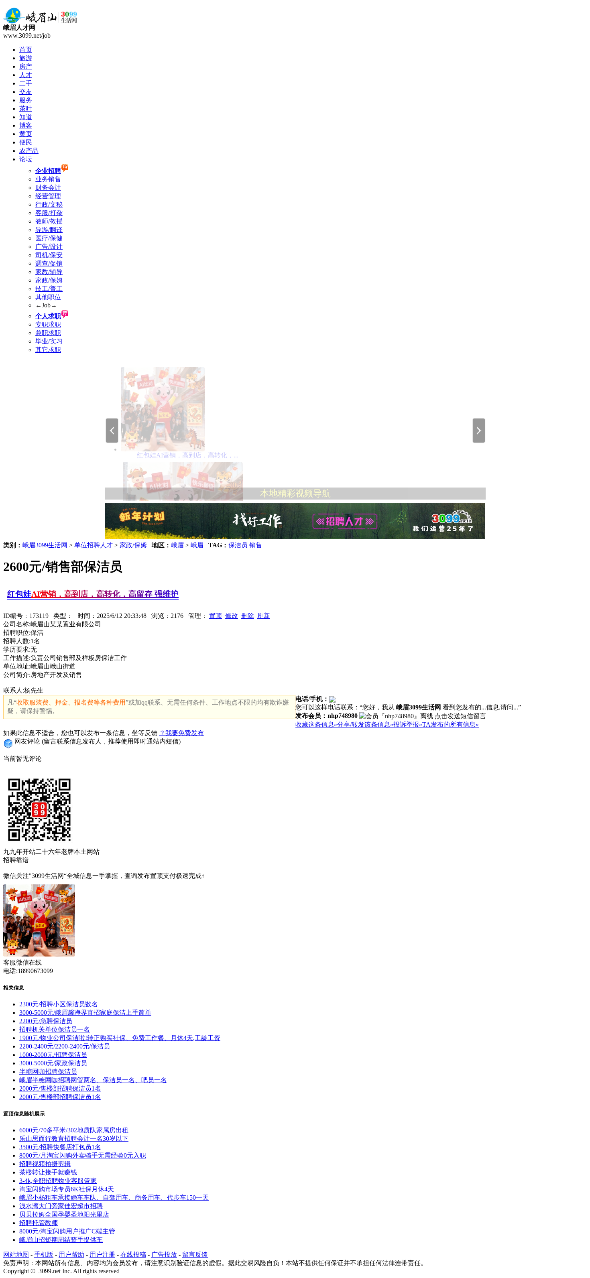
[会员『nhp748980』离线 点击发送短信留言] (422, 716)
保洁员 (238, 545)
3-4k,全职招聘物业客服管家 (58, 1180)
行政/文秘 (49, 204)
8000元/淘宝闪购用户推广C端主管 (67, 1231)
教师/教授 (49, 221)
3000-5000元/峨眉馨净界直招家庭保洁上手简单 (85, 1012)
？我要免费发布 (181, 732)
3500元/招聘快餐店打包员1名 (60, 1147)
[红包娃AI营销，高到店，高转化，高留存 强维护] (163, 449)
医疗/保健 (49, 238)
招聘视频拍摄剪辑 (45, 1163)
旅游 (25, 58)
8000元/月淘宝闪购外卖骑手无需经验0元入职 (82, 1155)
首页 (25, 49)
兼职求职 (48, 332)
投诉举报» (407, 724)
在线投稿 (133, 1254)
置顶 (215, 615)
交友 (25, 91)
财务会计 (48, 187)
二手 (25, 83)
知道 (25, 117)
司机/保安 (49, 255)
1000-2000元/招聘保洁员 (53, 1054)
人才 (25, 74)
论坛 (25, 159)
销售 (255, 545)
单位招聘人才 (93, 545)
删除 (247, 615)
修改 (231, 615)
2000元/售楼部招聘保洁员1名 (60, 1088)
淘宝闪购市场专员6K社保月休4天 (66, 1189)
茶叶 (25, 108)
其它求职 (48, 349)
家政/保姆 (49, 280)
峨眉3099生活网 (44, 545)
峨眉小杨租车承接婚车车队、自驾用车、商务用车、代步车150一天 (114, 1197)
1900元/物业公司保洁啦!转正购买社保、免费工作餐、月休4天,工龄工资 (119, 1037)
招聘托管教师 (38, 1222)
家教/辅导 (49, 271)
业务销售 (48, 179)
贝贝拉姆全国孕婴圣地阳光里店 (64, 1214)
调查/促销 (49, 263)
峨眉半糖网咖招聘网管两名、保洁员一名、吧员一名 (93, 1080)
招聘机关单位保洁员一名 (54, 1029)
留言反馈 (195, 1254)
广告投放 (164, 1254)
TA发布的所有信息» (450, 724)
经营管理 (48, 196)
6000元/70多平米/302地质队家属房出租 (73, 1130)
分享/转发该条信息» (365, 724)
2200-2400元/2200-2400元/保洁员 (64, 1046)
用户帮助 (71, 1254)
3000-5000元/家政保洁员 (53, 1063)
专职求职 (48, 324)
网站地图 (16, 1254)
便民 (25, 142)
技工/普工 (49, 288)
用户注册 (102, 1254)
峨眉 (177, 545)
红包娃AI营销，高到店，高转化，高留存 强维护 (93, 593)
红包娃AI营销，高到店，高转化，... (187, 455)
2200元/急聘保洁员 (45, 1021)
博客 (25, 125)
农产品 (29, 150)
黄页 (25, 133)
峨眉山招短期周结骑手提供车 (61, 1239)
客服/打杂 (49, 212)
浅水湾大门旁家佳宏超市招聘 (61, 1206)
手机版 (43, 1254)
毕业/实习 (49, 341)
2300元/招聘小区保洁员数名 (58, 1004)
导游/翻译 (49, 229)
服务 (25, 100)
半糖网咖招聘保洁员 (48, 1071)
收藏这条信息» (316, 724)
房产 (25, 66)
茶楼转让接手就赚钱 (48, 1172)
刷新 (263, 615)
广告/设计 (49, 246)
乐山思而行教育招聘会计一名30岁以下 (73, 1138)
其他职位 (48, 297)
